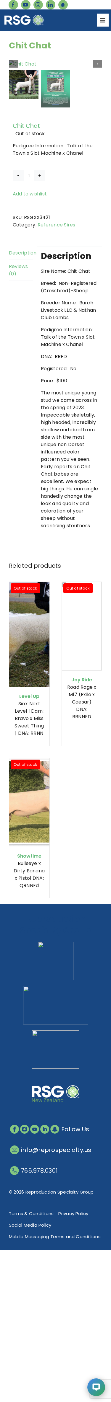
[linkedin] (50, 4)
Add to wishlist (30, 193)
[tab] (21, 253)
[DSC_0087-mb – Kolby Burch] (55, 64)
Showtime (29, 856)
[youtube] (25, 4)
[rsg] (24, 17)
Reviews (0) (18, 270)
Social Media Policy (30, 1225)
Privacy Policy (73, 1213)
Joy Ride (81, 679)
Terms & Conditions (31, 1213)
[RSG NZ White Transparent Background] (55, 1076)
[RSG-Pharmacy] (55, 1032)
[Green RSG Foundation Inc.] (55, 988)
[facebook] (13, 4)
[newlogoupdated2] (55, 944)
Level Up (29, 696)
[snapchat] (63, 4)
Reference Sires (56, 224)
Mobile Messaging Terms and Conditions (55, 1236)
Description (21, 252)
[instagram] (38, 4)
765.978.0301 (39, 1170)
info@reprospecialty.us (56, 1150)
